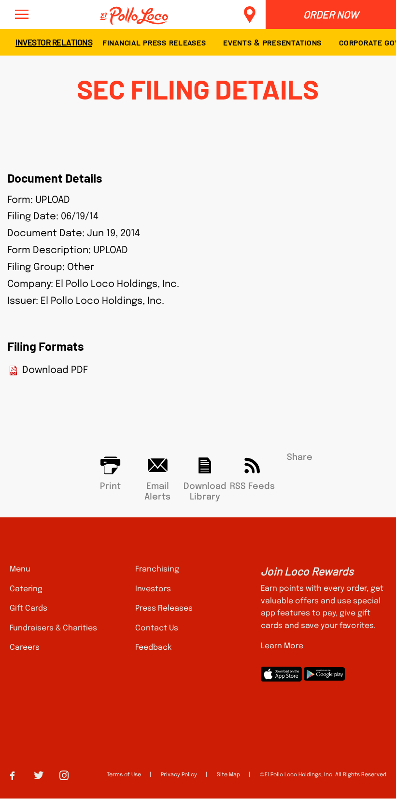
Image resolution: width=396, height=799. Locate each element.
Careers (25, 647)
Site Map (228, 775)
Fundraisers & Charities (53, 628)
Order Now (330, 14)
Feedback (153, 647)
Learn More (282, 646)
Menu (20, 569)
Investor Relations (53, 41)
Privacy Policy (179, 775)
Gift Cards (28, 608)
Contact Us (156, 628)
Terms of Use (124, 775)
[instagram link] (64, 774)
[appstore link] (281, 674)
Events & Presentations (272, 42)
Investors (153, 589)
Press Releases (164, 608)
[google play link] (324, 674)
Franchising (157, 569)
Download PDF (55, 371)
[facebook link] (12, 775)
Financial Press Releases (154, 42)
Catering (26, 589)
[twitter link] (39, 774)
